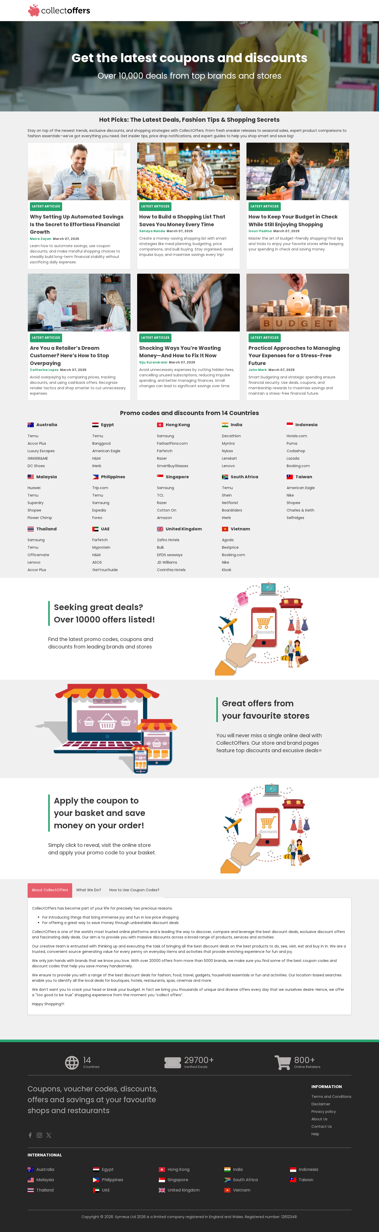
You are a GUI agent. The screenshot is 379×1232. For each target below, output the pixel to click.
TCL (160, 495)
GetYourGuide (105, 569)
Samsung (165, 436)
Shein (227, 495)
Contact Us (321, 1126)
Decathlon (231, 436)
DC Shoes (36, 465)
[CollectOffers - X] (48, 1136)
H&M (96, 458)
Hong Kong (178, 425)
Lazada (293, 458)
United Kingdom (184, 529)
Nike (290, 495)
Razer (162, 458)
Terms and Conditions (331, 1096)
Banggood (101, 443)
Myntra (228, 443)
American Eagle (106, 450)
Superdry (36, 502)
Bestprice (230, 547)
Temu (33, 436)
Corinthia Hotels (171, 569)
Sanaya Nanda (152, 231)
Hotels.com (297, 436)
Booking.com (298, 465)
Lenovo (228, 465)
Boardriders (232, 510)
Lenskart (229, 458)
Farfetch (164, 450)
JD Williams (167, 562)
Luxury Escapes (41, 450)
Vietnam (240, 529)
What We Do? (88, 890)
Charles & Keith (300, 510)
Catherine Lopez (44, 370)
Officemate (38, 554)
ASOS (97, 562)
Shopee (34, 510)
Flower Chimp (40, 517)
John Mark (258, 370)
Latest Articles (46, 206)
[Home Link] (59, 10)
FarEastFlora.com (172, 443)
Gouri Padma (260, 231)
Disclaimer (320, 1104)
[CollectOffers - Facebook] (30, 1136)
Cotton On (166, 510)
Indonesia (306, 425)
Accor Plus (37, 443)
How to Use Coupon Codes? (134, 890)
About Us (319, 1119)
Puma (292, 443)
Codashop (296, 450)
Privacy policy (323, 1111)
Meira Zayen (40, 239)
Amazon (164, 517)
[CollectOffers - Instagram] (39, 1136)
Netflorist (230, 502)
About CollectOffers (50, 890)
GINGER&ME (38, 458)
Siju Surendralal (153, 362)
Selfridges (295, 517)
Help (315, 1134)
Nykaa (227, 450)
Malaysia (46, 477)
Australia (46, 425)
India (236, 425)
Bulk (160, 547)
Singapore (177, 477)
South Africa (244, 477)
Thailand (46, 529)
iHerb (96, 465)
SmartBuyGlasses (172, 465)
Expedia (99, 510)
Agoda (228, 539)
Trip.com (100, 487)
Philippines (113, 477)
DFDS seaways (170, 554)
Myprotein (101, 547)
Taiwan (303, 477)
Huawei (34, 487)
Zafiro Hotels (168, 539)
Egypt (107, 425)
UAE (105, 529)
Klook (226, 569)
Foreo (97, 517)
